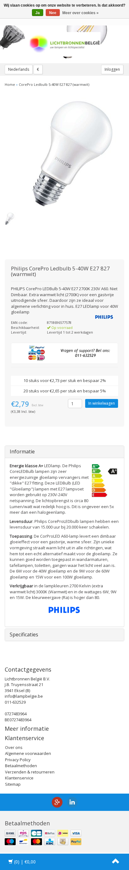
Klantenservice (19, 778)
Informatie (22, 451)
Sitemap (13, 784)
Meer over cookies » (80, 13)
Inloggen (112, 69)
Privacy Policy (18, 759)
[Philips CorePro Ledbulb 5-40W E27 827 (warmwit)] (64, 152)
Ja (37, 13)
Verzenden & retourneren (29, 772)
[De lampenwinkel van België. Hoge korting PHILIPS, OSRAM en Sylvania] (64, 44)
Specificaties (24, 634)
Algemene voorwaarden (28, 753)
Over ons (14, 747)
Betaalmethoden (21, 765)
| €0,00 (25, 862)
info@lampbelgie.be (24, 696)
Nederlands (18, 69)
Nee (52, 13)
